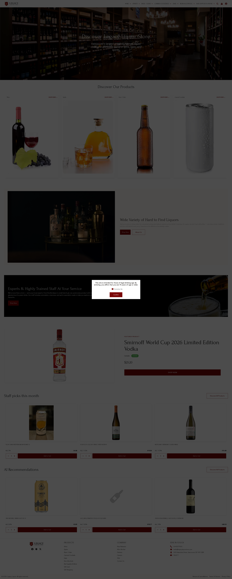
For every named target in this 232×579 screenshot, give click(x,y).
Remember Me (118, 289)
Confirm (116, 295)
